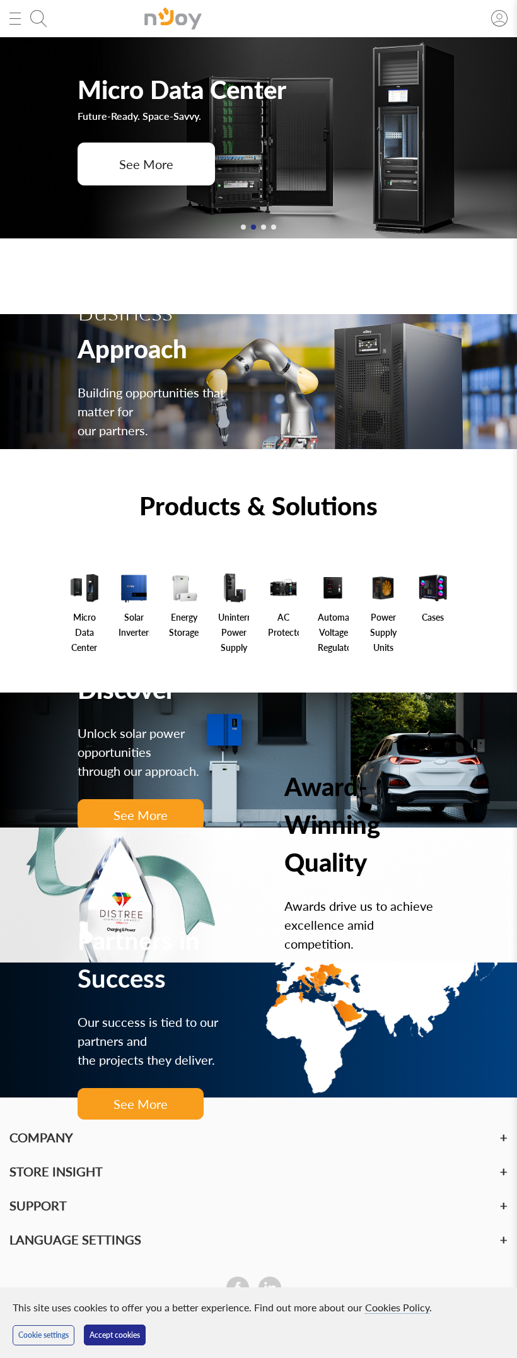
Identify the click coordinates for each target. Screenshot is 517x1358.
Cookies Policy (397, 1307)
